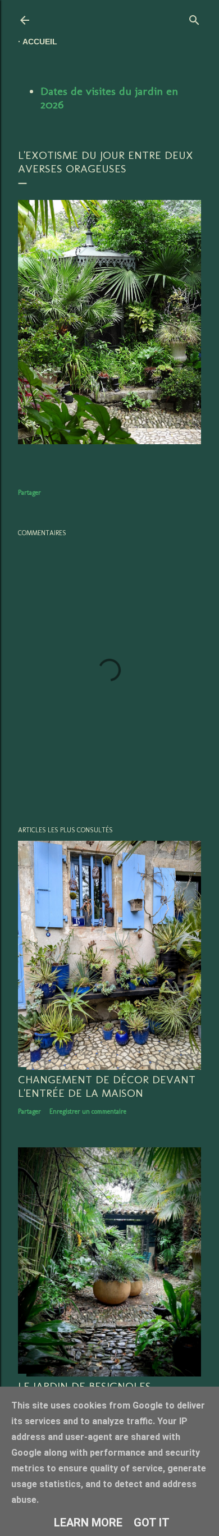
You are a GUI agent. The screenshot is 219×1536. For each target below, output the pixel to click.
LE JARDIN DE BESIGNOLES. (85, 1386)
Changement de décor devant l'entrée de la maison (106, 1086)
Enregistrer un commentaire (87, 1111)
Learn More (88, 1522)
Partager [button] (29, 492)
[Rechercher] (194, 18)
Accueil (39, 41)
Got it (152, 1522)
